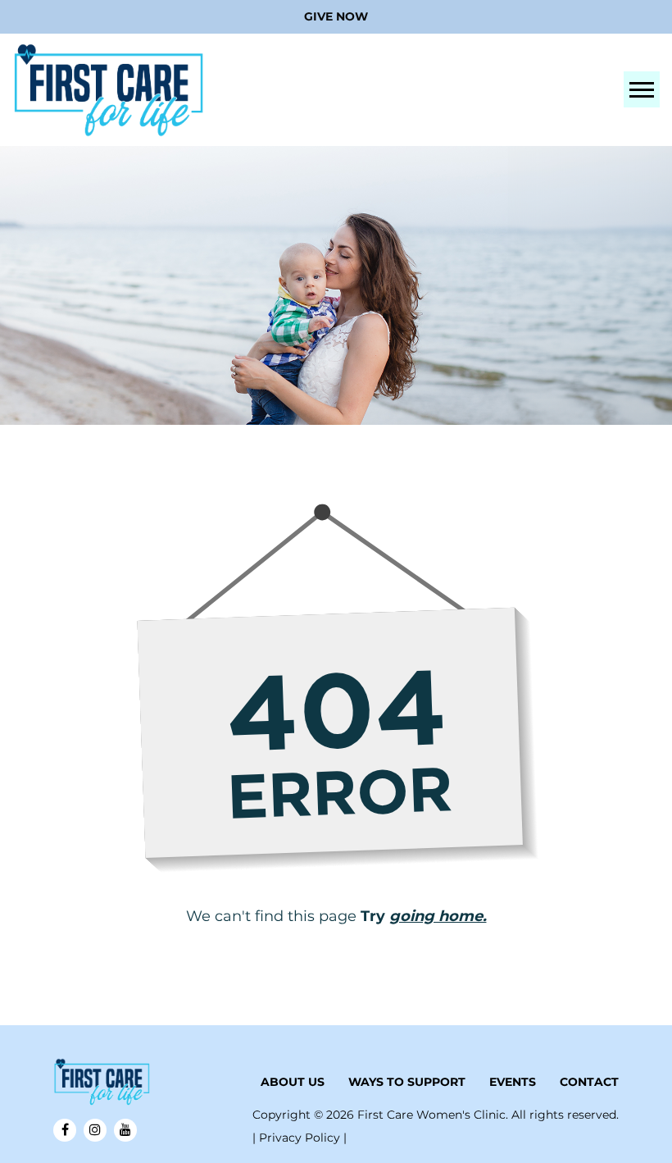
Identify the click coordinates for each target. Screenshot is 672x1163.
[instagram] (95, 1130)
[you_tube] (125, 1130)
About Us (293, 1081)
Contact (589, 1081)
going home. (438, 916)
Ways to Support (406, 1081)
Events (512, 1081)
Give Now (336, 16)
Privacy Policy (301, 1137)
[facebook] (64, 1130)
